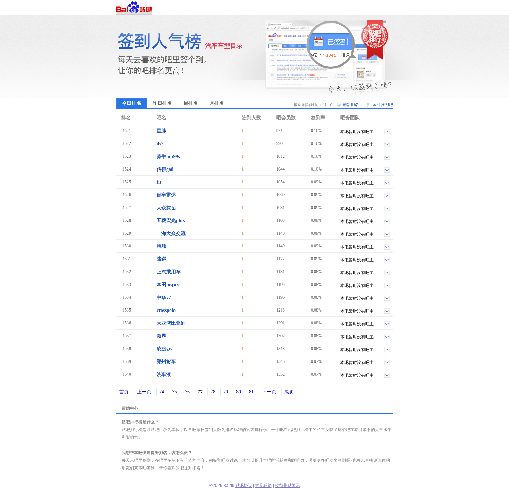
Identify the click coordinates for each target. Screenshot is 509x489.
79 (225, 391)
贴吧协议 (243, 485)
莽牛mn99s (168, 156)
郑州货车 (166, 361)
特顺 (161, 246)
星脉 (161, 130)
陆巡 (161, 259)
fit (159, 182)
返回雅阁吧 (382, 104)
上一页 (144, 391)
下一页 (269, 391)
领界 (161, 336)
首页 (124, 391)
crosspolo (166, 310)
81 (251, 391)
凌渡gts (164, 348)
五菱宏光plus (171, 220)
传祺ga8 (165, 169)
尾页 (289, 391)
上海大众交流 (171, 233)
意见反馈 (263, 485)
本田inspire (168, 284)
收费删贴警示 (287, 485)
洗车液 (164, 374)
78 (213, 391)
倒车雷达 (166, 195)
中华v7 (164, 297)
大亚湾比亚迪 (171, 323)
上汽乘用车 (169, 271)
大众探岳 (166, 207)
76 (187, 391)
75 (174, 391)
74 (161, 391)
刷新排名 (350, 104)
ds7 (160, 143)
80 (238, 391)
